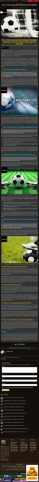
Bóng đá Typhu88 (19, 3)
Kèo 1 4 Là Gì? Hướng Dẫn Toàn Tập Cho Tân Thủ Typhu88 (13, 397)
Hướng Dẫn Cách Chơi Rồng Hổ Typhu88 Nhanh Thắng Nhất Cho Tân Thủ (16, 428)
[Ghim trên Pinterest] (22, 344)
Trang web (3, 383)
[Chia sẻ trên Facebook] (17, 344)
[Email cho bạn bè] (20, 344)
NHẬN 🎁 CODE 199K (32, 478)
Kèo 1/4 (2, 334)
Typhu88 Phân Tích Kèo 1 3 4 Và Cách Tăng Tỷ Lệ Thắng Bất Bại (14, 400)
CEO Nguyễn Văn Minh (4, 460)
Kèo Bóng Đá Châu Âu (32, 305)
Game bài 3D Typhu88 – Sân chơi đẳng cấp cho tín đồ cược (13, 422)
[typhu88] (3, 442)
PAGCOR (26, 61)
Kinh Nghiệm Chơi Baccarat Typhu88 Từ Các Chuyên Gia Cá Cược (14, 431)
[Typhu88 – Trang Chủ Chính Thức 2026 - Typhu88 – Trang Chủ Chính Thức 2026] (19, 1)
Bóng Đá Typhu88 (16, 50)
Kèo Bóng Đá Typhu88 (10, 54)
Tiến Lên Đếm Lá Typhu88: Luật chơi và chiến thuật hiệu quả (14, 406)
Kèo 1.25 (27, 58)
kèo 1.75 (25, 150)
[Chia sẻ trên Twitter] (18, 344)
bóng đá (16, 78)
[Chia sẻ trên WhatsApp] (15, 344)
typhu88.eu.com (9, 466)
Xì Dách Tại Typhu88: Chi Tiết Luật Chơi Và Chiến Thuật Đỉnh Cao (14, 403)
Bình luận (4, 366)
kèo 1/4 (23, 122)
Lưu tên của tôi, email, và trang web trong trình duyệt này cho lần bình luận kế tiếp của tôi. (18, 387)
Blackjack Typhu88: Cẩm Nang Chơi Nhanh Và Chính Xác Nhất (14, 419)
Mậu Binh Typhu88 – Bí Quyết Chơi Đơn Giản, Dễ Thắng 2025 (14, 416)
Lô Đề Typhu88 (14, 328)
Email (3, 378)
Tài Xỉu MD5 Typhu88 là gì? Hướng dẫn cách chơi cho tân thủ (14, 425)
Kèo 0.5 (10, 292)
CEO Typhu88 (19, 63)
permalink (29, 347)
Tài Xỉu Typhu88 (4, 328)
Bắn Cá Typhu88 (31, 339)
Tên (3, 374)
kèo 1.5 (17, 150)
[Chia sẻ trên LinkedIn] (24, 344)
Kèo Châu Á (7, 306)
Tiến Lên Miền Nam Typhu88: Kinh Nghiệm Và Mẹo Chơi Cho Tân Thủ (15, 413)
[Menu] (1, 1)
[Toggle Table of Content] (7, 47)
